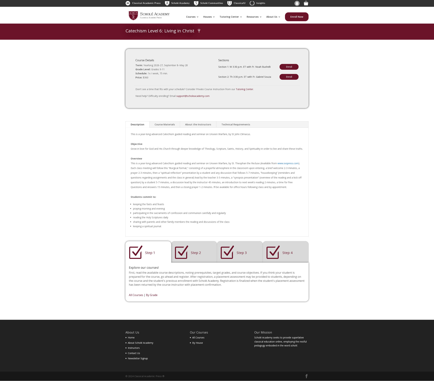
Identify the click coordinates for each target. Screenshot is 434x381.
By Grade (151, 295)
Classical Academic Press (146, 3)
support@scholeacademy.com (193, 96)
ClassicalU (240, 3)
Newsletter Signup (138, 358)
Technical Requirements (235, 124)
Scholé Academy (180, 3)
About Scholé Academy (140, 342)
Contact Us (134, 353)
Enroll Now (296, 16)
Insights (260, 3)
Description (137, 124)
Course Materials (165, 124)
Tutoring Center (229, 17)
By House (197, 342)
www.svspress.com (288, 163)
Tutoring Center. (245, 89)
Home (131, 337)
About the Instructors (198, 124)
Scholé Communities (211, 3)
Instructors (134, 347)
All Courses (136, 295)
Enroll (289, 66)
